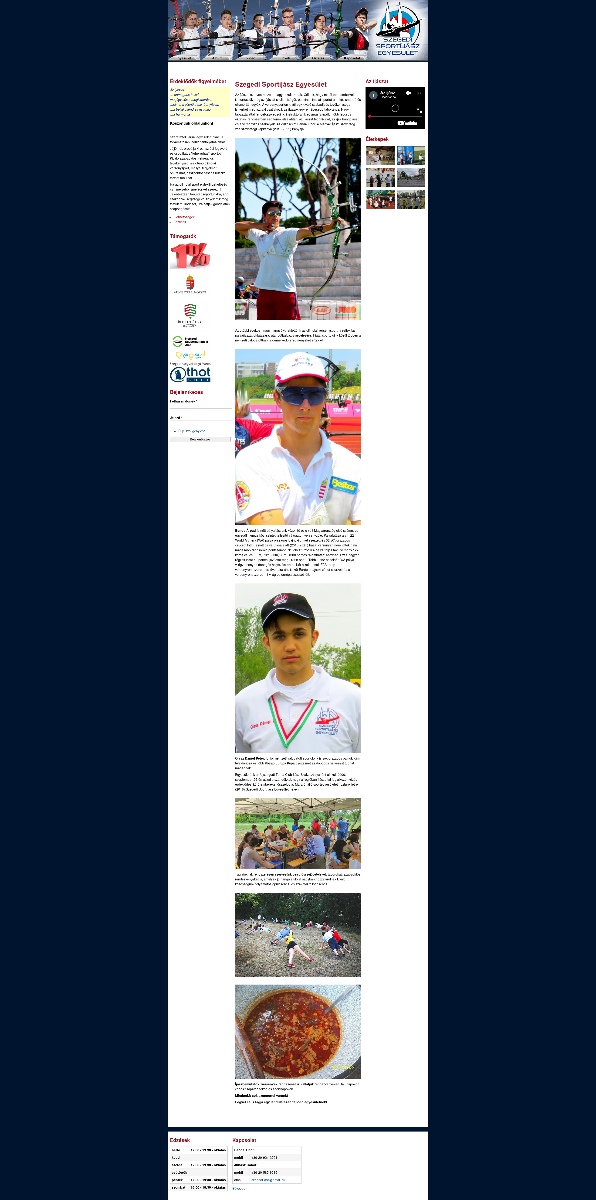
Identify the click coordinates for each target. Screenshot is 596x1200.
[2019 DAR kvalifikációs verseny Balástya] (381, 156)
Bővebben (239, 1188)
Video (250, 58)
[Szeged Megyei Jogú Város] (190, 364)
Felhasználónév (183, 401)
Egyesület (183, 58)
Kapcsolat (352, 58)
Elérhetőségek (184, 217)
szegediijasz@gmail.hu (268, 1179)
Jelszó (176, 417)
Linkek (284, 58)
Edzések (179, 221)
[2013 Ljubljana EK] (411, 156)
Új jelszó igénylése (192, 431)
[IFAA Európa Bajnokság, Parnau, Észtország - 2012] (381, 178)
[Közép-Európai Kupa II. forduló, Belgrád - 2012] (411, 200)
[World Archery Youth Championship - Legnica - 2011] (381, 200)
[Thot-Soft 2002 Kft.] (190, 380)
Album (217, 58)
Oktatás (318, 58)
